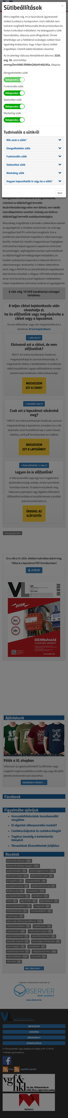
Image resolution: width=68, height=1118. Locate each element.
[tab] (34, 139)
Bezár (60, 192)
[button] (16, 139)
